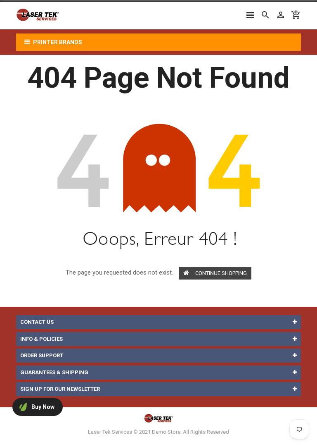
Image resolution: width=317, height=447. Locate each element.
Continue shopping (221, 273)
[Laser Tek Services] (158, 418)
